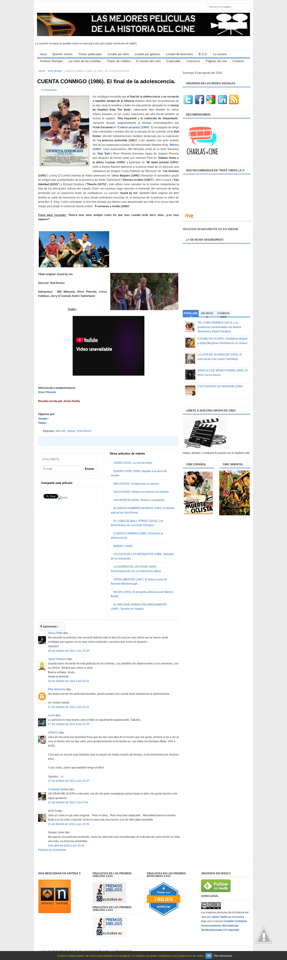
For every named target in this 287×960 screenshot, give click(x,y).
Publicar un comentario (52, 849)
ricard (52, 715)
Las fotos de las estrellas (84, 61)
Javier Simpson (57, 659)
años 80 (61, 431)
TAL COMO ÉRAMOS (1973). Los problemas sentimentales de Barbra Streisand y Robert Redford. (219, 327)
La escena (220, 54)
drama (71, 431)
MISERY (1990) (123, 546)
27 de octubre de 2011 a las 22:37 (68, 780)
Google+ (43, 418)
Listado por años (118, 54)
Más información (223, 955)
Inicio (43, 54)
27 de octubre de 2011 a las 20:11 (68, 707)
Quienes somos (62, 54)
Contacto (238, 61)
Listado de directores (179, 54)
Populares (191, 314)
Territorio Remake (51, 61)
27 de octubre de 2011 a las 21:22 (68, 724)
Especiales (173, 61)
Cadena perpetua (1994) (133, 127)
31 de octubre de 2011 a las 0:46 (68, 802)
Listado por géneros (147, 54)
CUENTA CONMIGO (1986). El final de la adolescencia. (106, 81)
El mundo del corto (148, 61)
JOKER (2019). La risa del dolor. (133, 462)
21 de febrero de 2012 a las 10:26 (68, 824)
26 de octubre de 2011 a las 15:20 (68, 650)
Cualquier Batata (58, 789)
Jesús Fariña (219, 917)
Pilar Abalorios (57, 689)
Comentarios (223, 314)
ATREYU (53, 732)
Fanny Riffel (55, 633)
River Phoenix (47, 392)
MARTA (53, 810)
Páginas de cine (216, 61)
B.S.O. (203, 54)
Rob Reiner (55, 71)
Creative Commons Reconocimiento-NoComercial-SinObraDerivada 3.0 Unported (224, 926)
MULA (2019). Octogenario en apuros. (136, 483)
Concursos (193, 61)
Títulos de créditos (119, 61)
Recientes (207, 314)
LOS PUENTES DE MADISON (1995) (220, 386)
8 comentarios (49, 90)
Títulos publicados (90, 54)
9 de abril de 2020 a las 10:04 (66, 845)
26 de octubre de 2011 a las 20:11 (68, 681)
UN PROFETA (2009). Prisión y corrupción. (139, 500)
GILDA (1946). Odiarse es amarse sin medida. (141, 491)
